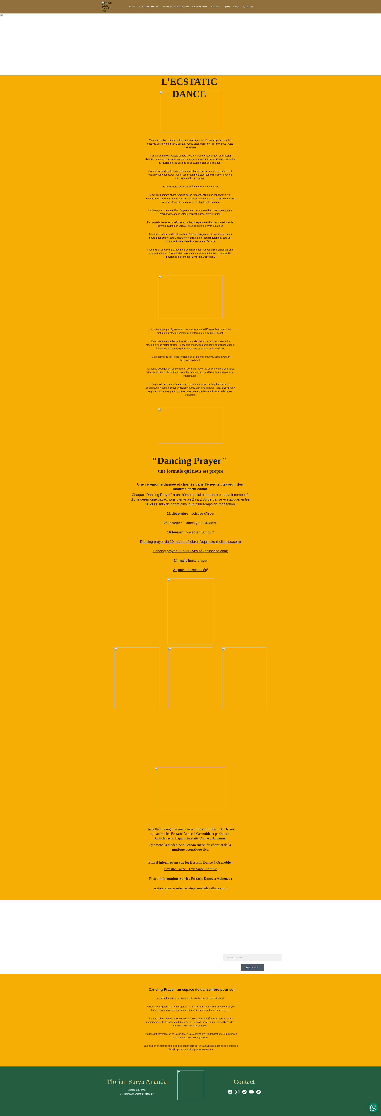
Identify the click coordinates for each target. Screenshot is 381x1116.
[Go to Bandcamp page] (258, 1092)
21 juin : (180, 570)
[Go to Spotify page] (244, 1092)
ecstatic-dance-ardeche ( (171, 888)
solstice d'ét (197, 570)
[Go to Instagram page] (237, 1092)
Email (226, 952)
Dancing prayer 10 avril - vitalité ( (178, 551)
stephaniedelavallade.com (207, 888)
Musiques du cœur (146, 7)
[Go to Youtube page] (251, 1092)
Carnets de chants (199, 7)
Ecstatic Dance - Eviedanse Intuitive (190, 869)
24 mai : (181, 560)
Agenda (226, 7)
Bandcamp (215, 7)
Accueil (132, 7)
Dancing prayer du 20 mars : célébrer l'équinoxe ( (178, 542)
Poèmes (236, 7)
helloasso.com (228, 542)
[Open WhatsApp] (373, 1107)
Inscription (252, 967)
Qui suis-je (248, 7)
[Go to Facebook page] (230, 1092)
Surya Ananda (147, 1081)
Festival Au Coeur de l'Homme (176, 7)
